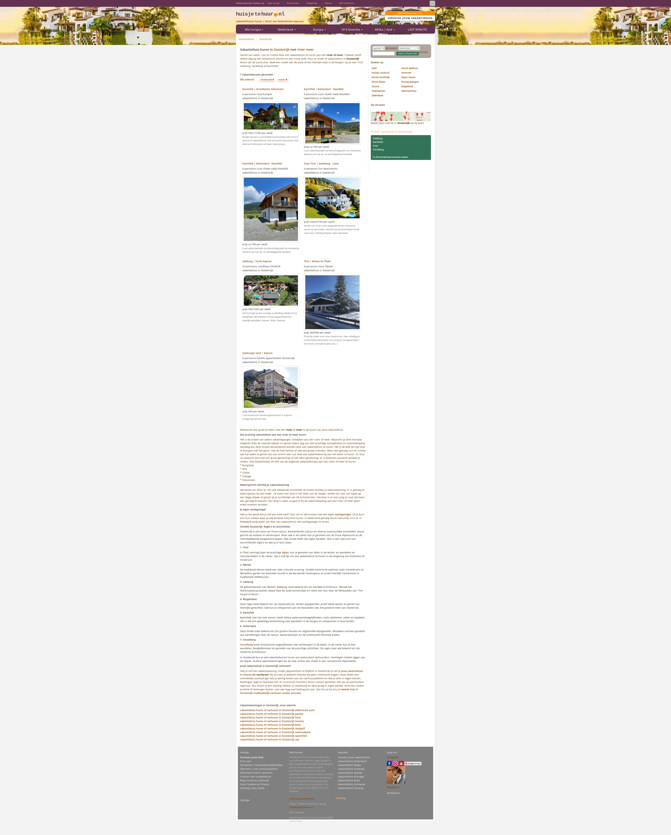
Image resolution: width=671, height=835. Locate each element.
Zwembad (377, 95)
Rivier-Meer (378, 81)
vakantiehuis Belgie (349, 765)
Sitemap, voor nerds (252, 788)
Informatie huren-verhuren (256, 772)
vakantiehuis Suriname (351, 784)
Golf (374, 68)
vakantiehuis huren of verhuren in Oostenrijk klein (270, 724)
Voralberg (378, 149)
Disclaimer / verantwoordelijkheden (261, 765)
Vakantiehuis (246, 39)
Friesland (245, 521)
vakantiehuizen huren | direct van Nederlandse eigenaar (270, 21)
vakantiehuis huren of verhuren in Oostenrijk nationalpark (275, 732)
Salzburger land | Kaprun (257, 353)
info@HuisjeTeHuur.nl (301, 807)
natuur (275, 443)
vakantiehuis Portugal (351, 776)
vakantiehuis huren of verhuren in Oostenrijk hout (270, 717)
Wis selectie (247, 79)
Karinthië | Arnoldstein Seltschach (263, 89)
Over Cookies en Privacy (254, 784)
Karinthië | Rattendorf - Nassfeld (323, 89)
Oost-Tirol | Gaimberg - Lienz (321, 163)
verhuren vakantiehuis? (302, 798)
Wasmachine (408, 90)
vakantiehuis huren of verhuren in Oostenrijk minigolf (272, 728)
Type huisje (273, 3)
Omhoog (341, 798)
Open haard (408, 77)
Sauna (375, 86)
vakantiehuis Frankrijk (351, 769)
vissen (256, 497)
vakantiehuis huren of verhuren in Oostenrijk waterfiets (273, 735)
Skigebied (407, 86)
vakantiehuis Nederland (352, 761)
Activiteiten (293, 3)
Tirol (245, 552)
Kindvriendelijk (381, 77)
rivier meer (305, 49)
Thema (328, 3)
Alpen (285, 552)
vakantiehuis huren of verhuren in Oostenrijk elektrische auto (277, 710)
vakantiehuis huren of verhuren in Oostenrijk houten (272, 721)
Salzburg (282, 587)
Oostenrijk (265, 39)
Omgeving (311, 3)
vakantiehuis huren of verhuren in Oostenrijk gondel (271, 713)
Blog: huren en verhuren (254, 780)
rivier (268, 493)
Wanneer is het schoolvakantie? (259, 769)
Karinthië (245, 617)
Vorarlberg (246, 644)
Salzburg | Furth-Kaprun (257, 261)
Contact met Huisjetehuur (255, 776)
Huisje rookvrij (380, 72)
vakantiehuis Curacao (351, 788)
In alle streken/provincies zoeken (390, 157)
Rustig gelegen (410, 81)
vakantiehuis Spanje (350, 772)
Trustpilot (393, 757)
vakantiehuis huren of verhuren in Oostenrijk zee (269, 739)
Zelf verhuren (346, 3)
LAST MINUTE (417, 29)
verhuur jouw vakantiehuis (354, 757)
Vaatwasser (378, 90)
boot (280, 518)
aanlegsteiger (343, 514)
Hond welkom (409, 68)
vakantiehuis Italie (349, 780)
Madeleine (393, 787)
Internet (406, 72)
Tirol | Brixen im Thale (317, 261)
